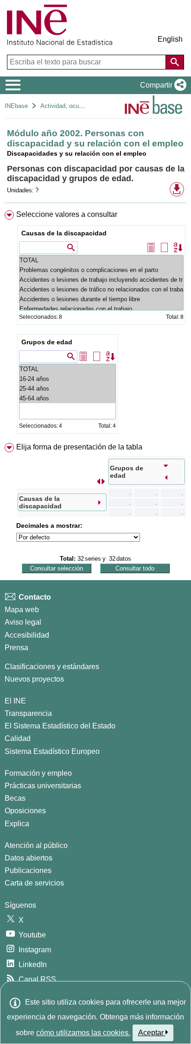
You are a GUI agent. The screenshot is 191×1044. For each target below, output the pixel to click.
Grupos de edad (46, 342)
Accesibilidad (27, 635)
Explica (17, 824)
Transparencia (28, 713)
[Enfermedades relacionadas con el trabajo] (101, 309)
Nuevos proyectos (34, 679)
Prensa (16, 648)
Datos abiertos (28, 858)
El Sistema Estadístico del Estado (60, 726)
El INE (15, 701)
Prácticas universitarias (43, 786)
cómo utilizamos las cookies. (83, 1033)
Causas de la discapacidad (64, 233)
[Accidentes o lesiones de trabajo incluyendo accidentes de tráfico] (101, 280)
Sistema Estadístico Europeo (52, 751)
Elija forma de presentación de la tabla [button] (79, 447)
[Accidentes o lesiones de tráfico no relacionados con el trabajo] (101, 289)
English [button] (170, 39)
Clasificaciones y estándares (52, 667)
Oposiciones (25, 811)
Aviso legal (23, 622)
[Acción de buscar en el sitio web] (175, 62)
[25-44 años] (67, 388)
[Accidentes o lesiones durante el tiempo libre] (101, 299)
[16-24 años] (67, 379)
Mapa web (22, 610)
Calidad (18, 738)
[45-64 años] (67, 398)
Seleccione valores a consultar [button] (66, 214)
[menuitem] (95, 323)
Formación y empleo (38, 773)
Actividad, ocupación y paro (77, 105)
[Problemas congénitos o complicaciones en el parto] (101, 270)
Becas (15, 798)
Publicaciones (28, 870)
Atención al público (36, 845)
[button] (161, 85)
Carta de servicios (34, 883)
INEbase (16, 105)
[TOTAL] (101, 260)
